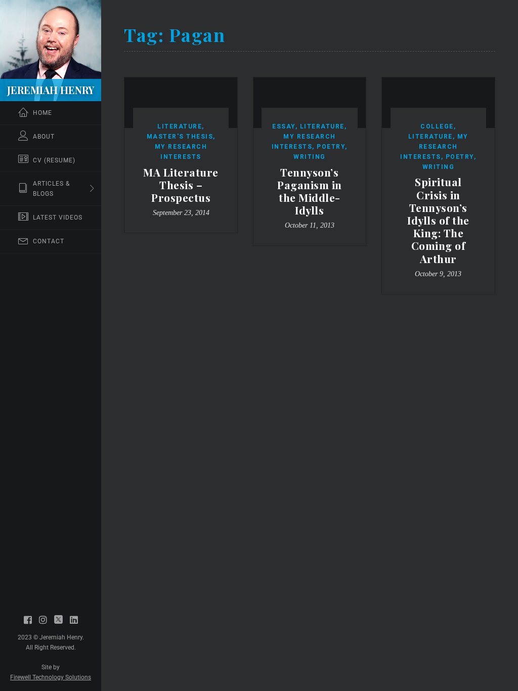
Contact (48, 241)
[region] (50, 345)
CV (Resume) (54, 160)
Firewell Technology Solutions (50, 677)
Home (42, 112)
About (44, 136)
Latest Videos (57, 217)
